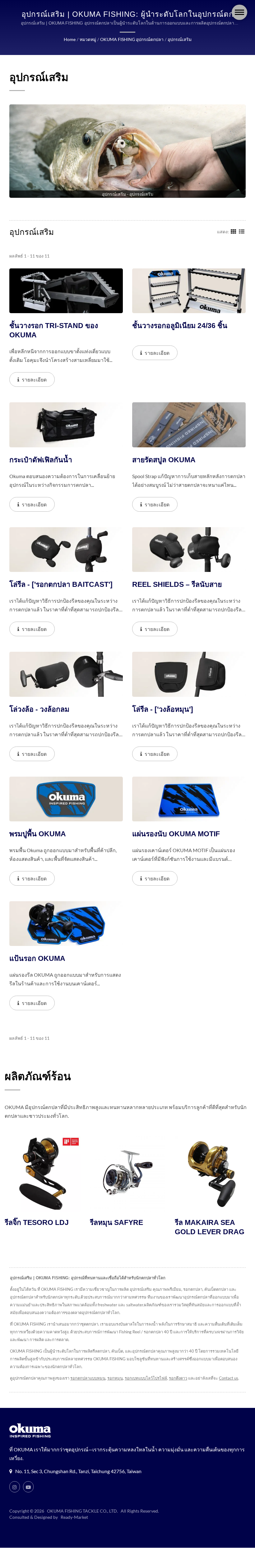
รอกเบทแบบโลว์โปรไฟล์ (146, 1378)
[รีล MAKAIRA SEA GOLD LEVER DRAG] (150, 1173)
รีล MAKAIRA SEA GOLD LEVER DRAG (148, 1227)
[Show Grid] (234, 231)
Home (70, 39)
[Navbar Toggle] (239, 12)
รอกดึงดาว (178, 1378)
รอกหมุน (115, 1378)
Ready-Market (74, 1517)
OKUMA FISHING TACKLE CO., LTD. (82, 1511)
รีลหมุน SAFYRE (54, 1222)
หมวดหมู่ (88, 39)
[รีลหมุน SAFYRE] (66, 1173)
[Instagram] (14, 1486)
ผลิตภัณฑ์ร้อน (38, 1076)
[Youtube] (28, 1486)
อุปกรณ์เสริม (180, 39)
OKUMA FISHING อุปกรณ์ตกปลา (132, 39)
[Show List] (242, 231)
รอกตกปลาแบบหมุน (87, 1378)
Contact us (228, 1378)
